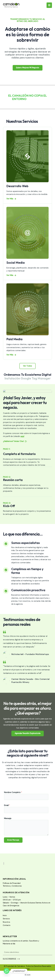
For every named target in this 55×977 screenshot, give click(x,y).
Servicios (6, 918)
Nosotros (6, 922)
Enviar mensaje (13, 840)
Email (7, 805)
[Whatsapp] (6, 971)
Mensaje (7, 818)
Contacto (6, 925)
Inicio (5, 915)
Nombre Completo (13, 792)
